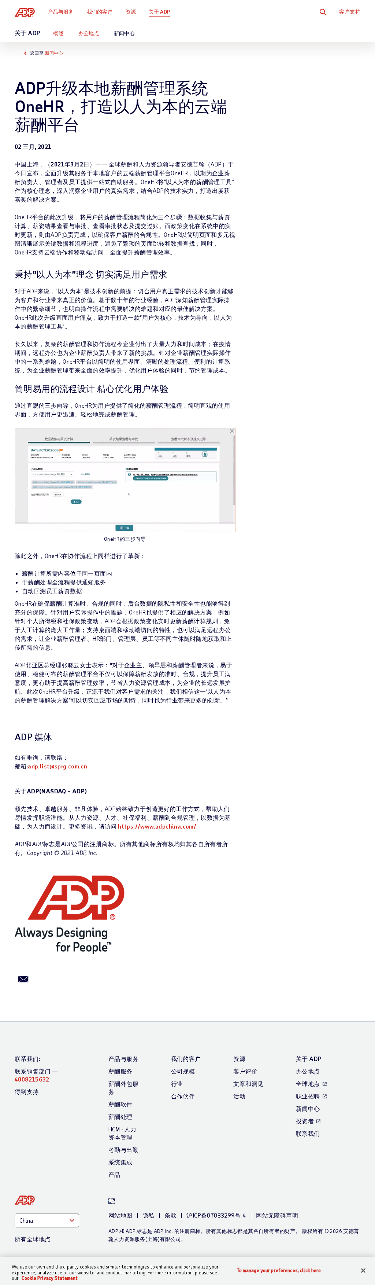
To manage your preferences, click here (279, 1270)
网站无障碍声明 (277, 1215)
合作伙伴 (183, 1096)
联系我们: (27, 1058)
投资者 (305, 1120)
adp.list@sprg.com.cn (57, 766)
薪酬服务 (120, 1071)
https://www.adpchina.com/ (157, 826)
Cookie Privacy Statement (50, 1278)
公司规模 (183, 1071)
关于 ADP (159, 11)
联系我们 (308, 1133)
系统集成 (120, 1162)
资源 (131, 11)
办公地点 (89, 33)
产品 (114, 1174)
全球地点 (308, 1083)
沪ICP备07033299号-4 (216, 1215)
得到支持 (27, 1091)
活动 (239, 1096)
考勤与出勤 (123, 1149)
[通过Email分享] (23, 978)
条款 (170, 1215)
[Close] (363, 1270)
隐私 (148, 1215)
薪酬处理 (120, 1116)
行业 (177, 1083)
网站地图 (120, 1215)
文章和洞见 (248, 1083)
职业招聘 (308, 1096)
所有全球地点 (33, 1239)
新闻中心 (124, 33)
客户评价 (245, 1071)
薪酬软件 (120, 1104)
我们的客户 (100, 11)
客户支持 (349, 11)
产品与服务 (61, 11)
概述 (58, 33)
